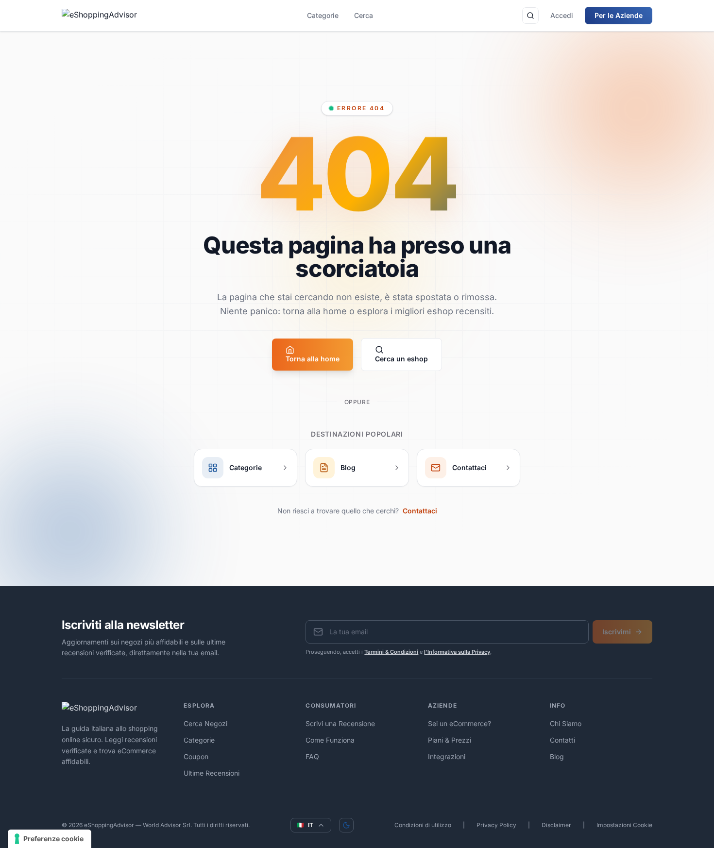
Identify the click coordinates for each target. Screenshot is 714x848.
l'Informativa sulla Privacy (457, 651)
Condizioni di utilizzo (422, 825)
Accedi (561, 15)
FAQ (312, 756)
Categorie (323, 15)
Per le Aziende (619, 15)
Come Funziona (330, 740)
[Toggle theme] (346, 825)
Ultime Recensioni (211, 773)
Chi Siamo (565, 723)
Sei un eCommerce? (459, 723)
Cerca (363, 15)
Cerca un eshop (401, 359)
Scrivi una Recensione (340, 723)
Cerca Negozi (205, 723)
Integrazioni (446, 756)
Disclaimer (556, 825)
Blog (557, 756)
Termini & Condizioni (391, 651)
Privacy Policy (496, 825)
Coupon (196, 756)
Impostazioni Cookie (624, 825)
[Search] (530, 15)
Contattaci (420, 511)
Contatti (562, 740)
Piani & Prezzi (449, 740)
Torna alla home (313, 359)
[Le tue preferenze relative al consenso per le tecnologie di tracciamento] (49, 839)
